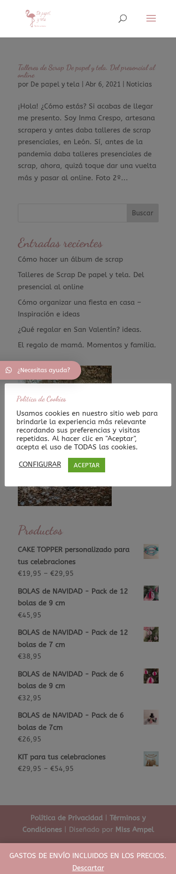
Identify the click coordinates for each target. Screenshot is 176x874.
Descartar (88, 868)
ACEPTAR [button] (86, 465)
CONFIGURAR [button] (40, 465)
